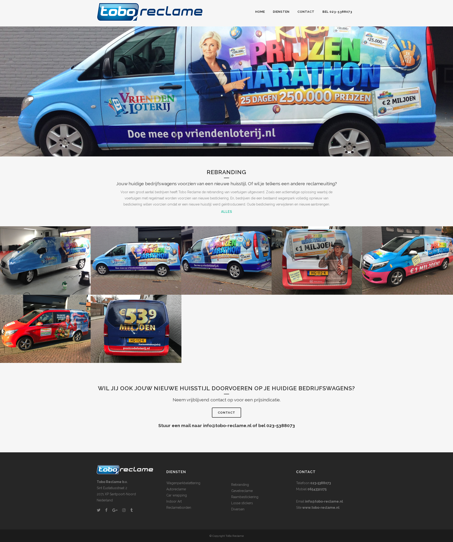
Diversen (237, 509)
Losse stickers (242, 503)
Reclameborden (178, 507)
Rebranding (240, 485)
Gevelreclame (242, 491)
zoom (44, 263)
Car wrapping (176, 495)
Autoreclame (176, 489)
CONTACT (226, 412)
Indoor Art (174, 501)
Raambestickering (244, 497)
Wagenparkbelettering (183, 483)
